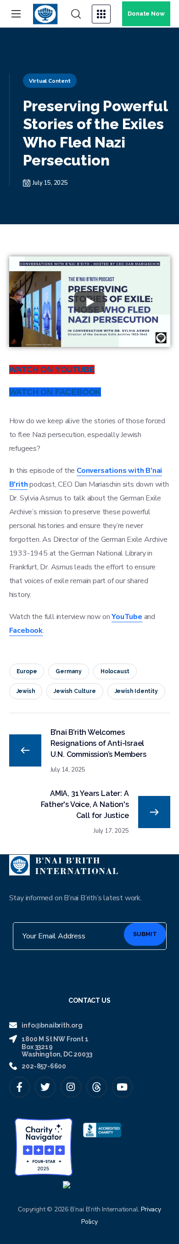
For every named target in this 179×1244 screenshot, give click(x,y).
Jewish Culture (74, 691)
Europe (27, 671)
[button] (76, 14)
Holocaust (115, 671)
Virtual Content (50, 81)
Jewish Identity (136, 691)
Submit (145, 934)
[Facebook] (19, 1087)
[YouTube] (122, 1087)
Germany (69, 671)
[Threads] (96, 1087)
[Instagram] (71, 1087)
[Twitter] (45, 1087)
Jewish (26, 691)
